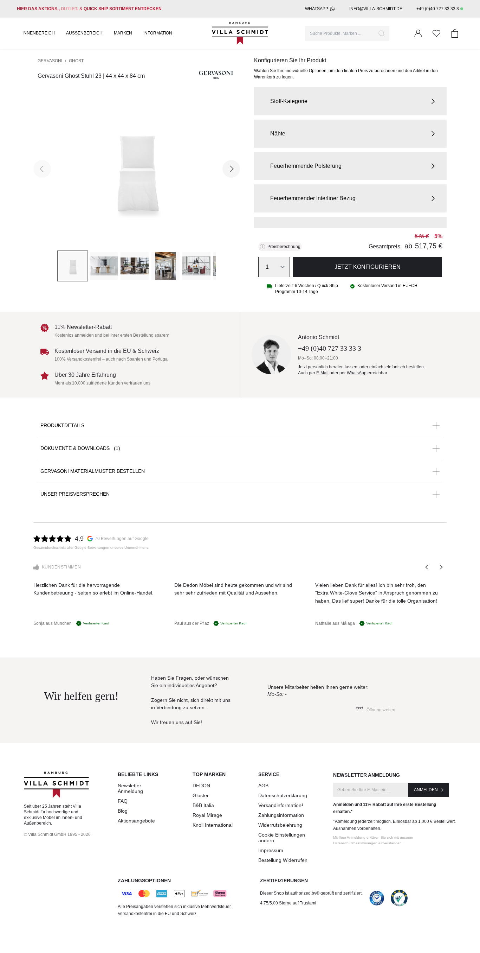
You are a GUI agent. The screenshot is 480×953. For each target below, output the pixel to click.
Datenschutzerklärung (282, 795)
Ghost (76, 60)
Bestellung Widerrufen (282, 860)
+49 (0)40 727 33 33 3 (437, 8)
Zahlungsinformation (281, 815)
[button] (350, 101)
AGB (263, 785)
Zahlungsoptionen (144, 880)
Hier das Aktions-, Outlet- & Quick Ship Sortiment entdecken (89, 8)
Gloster (201, 795)
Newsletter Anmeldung (130, 788)
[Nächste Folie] (441, 567)
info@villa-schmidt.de (375, 8)
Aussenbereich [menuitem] (84, 33)
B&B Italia (203, 805)
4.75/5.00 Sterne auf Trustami (288, 903)
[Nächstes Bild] (231, 169)
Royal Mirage (207, 815)
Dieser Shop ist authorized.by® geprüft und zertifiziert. (311, 893)
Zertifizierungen (284, 880)
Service (268, 774)
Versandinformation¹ (280, 805)
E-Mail (322, 372)
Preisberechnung (283, 246)
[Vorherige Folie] (427, 567)
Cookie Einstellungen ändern (281, 837)
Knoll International (213, 825)
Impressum (270, 850)
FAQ (123, 801)
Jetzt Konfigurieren (368, 267)
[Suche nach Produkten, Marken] (381, 33)
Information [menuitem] (157, 33)
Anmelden (426, 789)
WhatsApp (316, 8)
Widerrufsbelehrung (280, 825)
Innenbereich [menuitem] (38, 33)
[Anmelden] (418, 33)
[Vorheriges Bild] (42, 169)
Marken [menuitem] (123, 33)
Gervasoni (50, 60)
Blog (123, 811)
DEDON (201, 785)
